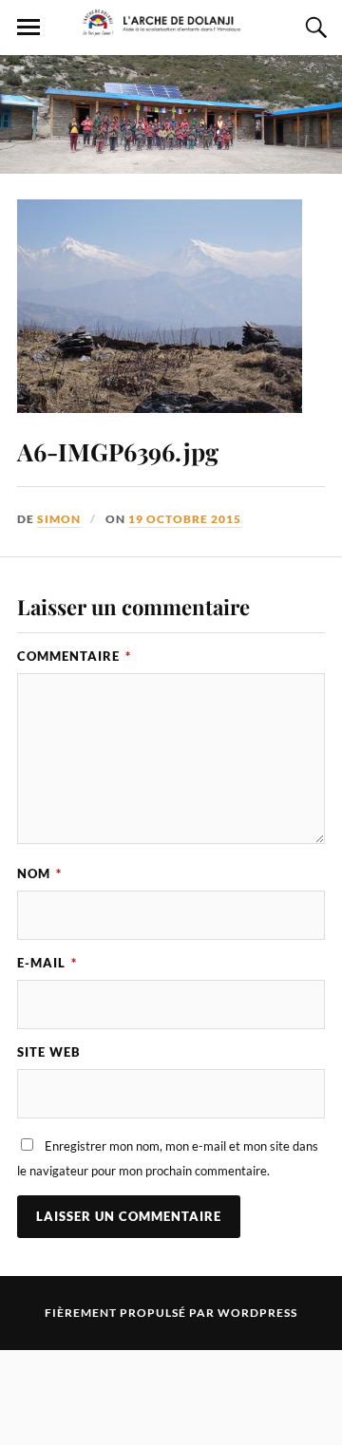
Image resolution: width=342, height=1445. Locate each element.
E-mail (47, 962)
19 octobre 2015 (184, 519)
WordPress (257, 1312)
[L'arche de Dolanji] (171, 26)
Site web (49, 1052)
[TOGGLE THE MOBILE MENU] (28, 27)
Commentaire (74, 656)
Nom (39, 873)
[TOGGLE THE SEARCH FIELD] (313, 27)
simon (59, 519)
